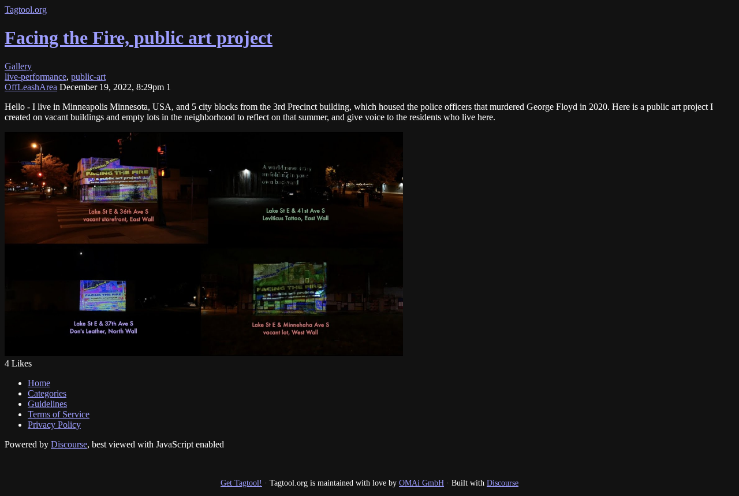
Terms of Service (58, 414)
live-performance (35, 77)
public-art (88, 77)
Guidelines (47, 404)
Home (39, 383)
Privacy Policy (54, 425)
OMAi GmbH (421, 483)
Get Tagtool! (241, 483)
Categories (47, 393)
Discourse (69, 444)
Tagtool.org (26, 9)
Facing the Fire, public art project (139, 37)
